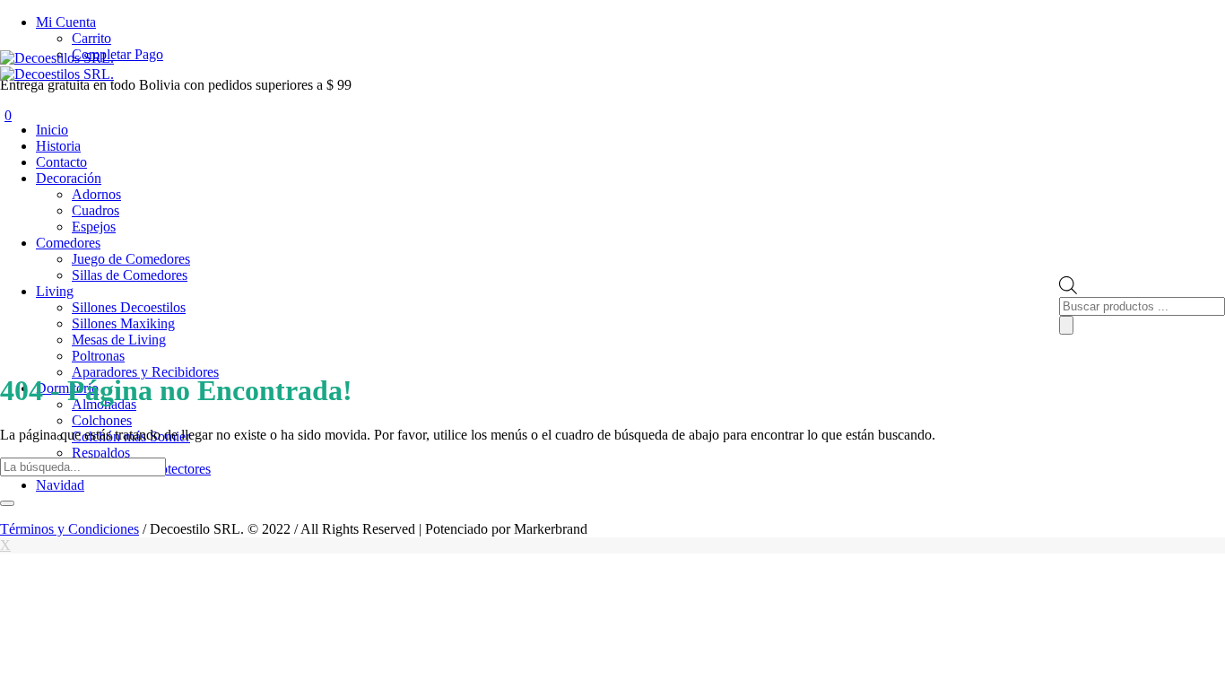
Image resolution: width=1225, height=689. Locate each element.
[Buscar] (1066, 325)
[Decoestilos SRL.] (57, 66)
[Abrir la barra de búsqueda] (1068, 289)
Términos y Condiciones (69, 528)
